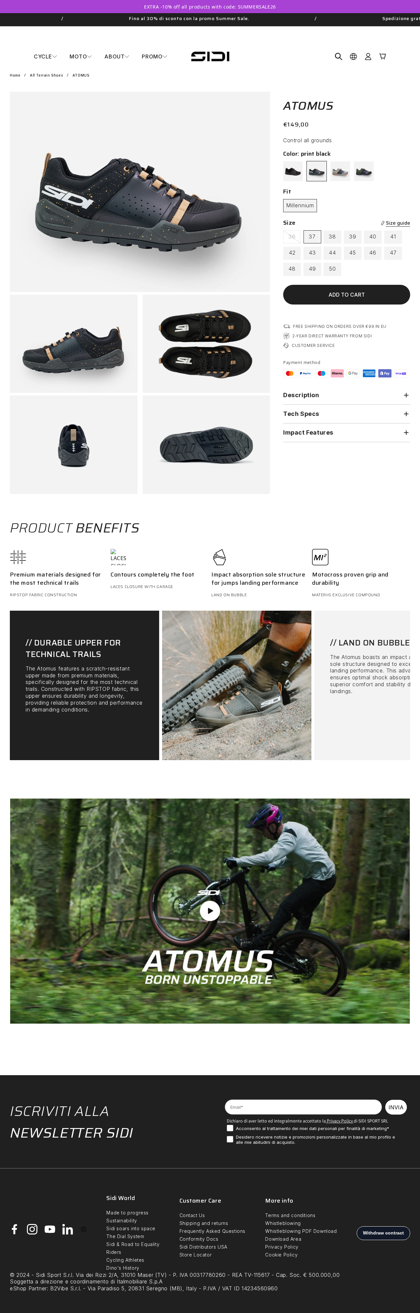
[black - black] (293, 171)
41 (393, 236)
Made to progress (127, 1212)
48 (292, 268)
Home (15, 75)
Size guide (398, 223)
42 (292, 252)
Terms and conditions (290, 1215)
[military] (364, 171)
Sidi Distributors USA (203, 1247)
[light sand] (340, 171)
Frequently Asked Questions (212, 1231)
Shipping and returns (203, 1223)
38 (332, 236)
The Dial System (125, 1236)
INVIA (396, 1107)
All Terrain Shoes (46, 75)
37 (312, 236)
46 (372, 252)
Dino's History (122, 1268)
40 (372, 236)
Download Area (283, 1239)
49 (312, 268)
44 (332, 252)
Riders (113, 1252)
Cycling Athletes (125, 1260)
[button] (45, 56)
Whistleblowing (283, 1223)
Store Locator (195, 1254)
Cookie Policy (281, 1254)
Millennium (300, 205)
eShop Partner (28, 1288)
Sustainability (121, 1220)
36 (294, 238)
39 (352, 236)
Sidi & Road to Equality (132, 1244)
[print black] (316, 171)
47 (393, 252)
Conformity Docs (199, 1239)
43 (312, 252)
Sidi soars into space (131, 1228)
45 (352, 252)
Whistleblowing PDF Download (301, 1231)
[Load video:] (210, 911)
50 (332, 268)
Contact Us (192, 1215)
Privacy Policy (339, 1121)
